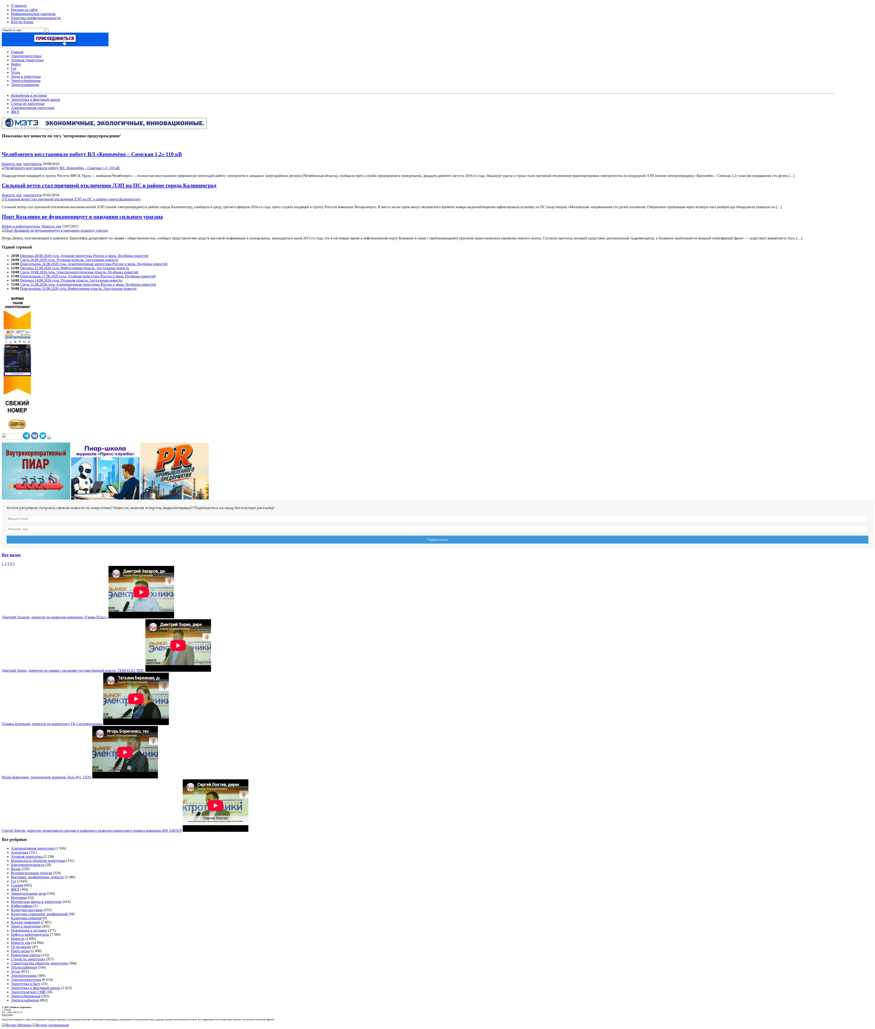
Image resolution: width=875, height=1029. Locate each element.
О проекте (19, 6)
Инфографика (22, 906)
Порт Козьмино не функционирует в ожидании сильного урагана (82, 217)
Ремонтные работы (26, 955)
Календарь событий (26, 918)
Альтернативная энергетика (32, 108)
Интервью (19, 897)
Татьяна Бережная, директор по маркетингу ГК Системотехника (52, 724)
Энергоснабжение (25, 85)
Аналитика (19, 852)
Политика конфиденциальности (36, 18)
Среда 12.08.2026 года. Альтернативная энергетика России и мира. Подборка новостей (88, 284)
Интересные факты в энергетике (36, 902)
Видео (16, 869)
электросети (32, 164)
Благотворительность (27, 865)
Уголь (15, 72)
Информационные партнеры (33, 14)
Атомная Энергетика (27, 60)
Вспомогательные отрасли (31, 873)
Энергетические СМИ (28, 992)
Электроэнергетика (26, 56)
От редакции (21, 947)
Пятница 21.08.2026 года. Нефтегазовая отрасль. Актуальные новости (74, 268)
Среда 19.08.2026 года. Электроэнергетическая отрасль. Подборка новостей (79, 272)
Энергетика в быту (26, 984)
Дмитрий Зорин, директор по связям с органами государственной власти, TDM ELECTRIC (73, 670)
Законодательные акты (28, 893)
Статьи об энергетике (28, 104)
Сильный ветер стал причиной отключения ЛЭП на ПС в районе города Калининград (109, 185)
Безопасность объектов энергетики (38, 861)
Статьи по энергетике (28, 959)
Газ (13, 68)
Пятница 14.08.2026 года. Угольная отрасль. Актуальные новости (71, 280)
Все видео (11, 554)
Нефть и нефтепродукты (21, 226)
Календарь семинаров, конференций (39, 914)
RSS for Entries (22, 22)
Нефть (16, 64)
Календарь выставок (27, 910)
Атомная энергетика (27, 856)
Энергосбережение (26, 81)
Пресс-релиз (20, 951)
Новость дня (11, 164)
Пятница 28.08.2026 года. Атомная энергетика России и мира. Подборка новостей (84, 256)
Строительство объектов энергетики (39, 963)
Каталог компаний (25, 922)
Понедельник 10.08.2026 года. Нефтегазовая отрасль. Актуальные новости (78, 288)
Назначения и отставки (29, 95)
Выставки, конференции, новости (37, 877)
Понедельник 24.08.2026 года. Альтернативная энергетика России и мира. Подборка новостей (93, 264)
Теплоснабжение (24, 967)
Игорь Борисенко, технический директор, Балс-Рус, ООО (46, 777)
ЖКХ (15, 112)
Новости (17, 939)
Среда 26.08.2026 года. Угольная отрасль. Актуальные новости (69, 260)
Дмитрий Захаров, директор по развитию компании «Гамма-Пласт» (55, 617)
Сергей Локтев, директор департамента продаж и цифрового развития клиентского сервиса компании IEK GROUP (92, 830)
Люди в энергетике (26, 76)
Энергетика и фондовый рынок (35, 99)
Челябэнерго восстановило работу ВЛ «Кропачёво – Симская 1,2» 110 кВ (92, 154)
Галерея (17, 885)
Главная (17, 52)
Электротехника (23, 975)
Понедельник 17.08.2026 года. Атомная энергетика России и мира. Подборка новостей (88, 276)
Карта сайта (7, 1014)
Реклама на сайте (24, 10)
